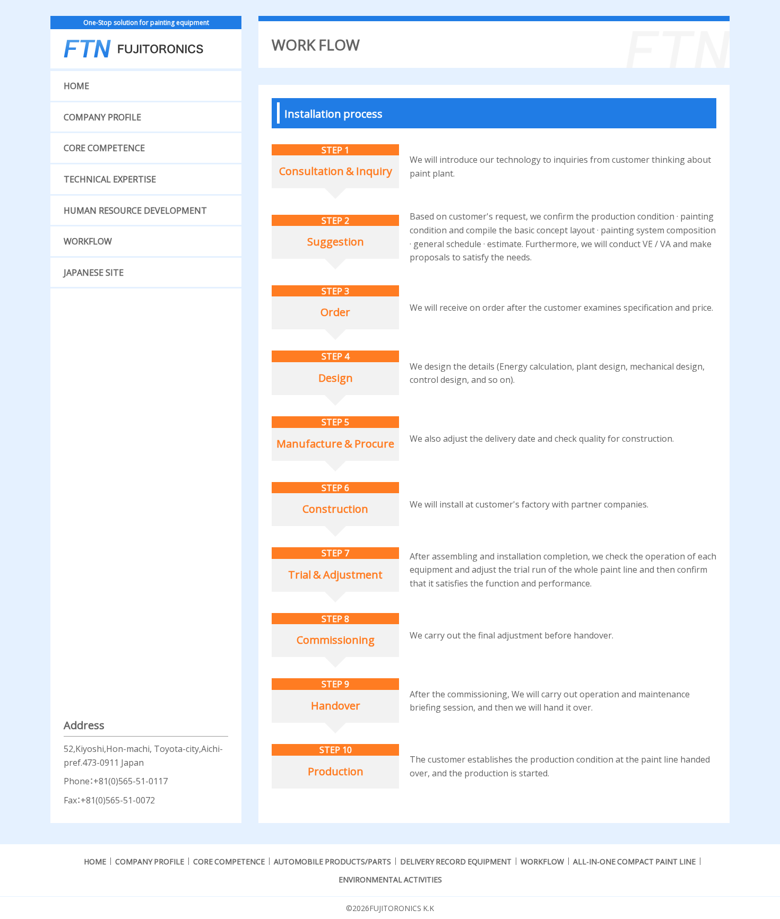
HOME (76, 85)
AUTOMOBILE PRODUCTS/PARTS (332, 861)
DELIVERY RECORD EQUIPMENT (456, 861)
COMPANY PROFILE (102, 116)
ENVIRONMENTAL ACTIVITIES (390, 879)
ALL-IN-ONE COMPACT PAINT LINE (634, 861)
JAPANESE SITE (94, 272)
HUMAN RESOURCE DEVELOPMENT (135, 210)
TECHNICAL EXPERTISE (110, 178)
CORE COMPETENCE (104, 147)
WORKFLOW (88, 240)
